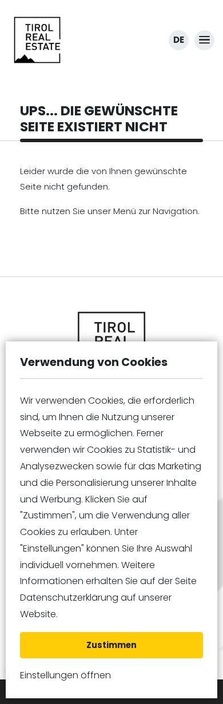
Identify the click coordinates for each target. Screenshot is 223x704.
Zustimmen (111, 645)
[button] (204, 40)
